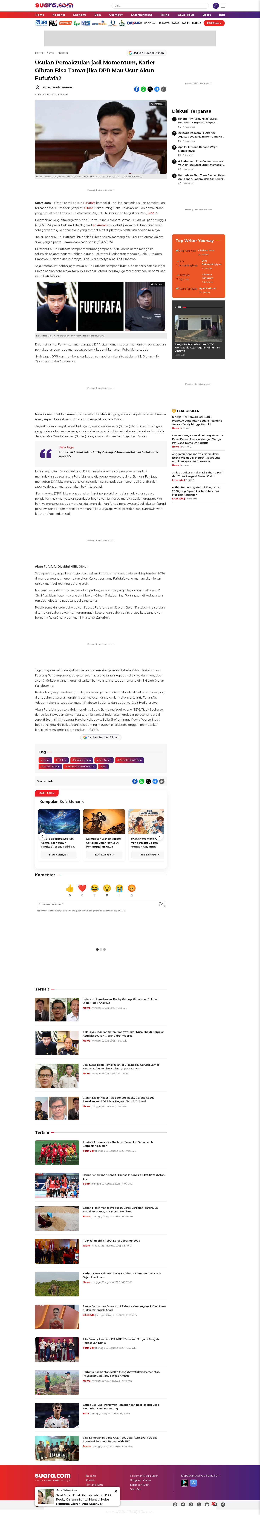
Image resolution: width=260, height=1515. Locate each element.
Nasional (59, 14)
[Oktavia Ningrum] (188, 278)
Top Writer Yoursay (195, 240)
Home (39, 14)
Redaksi (91, 1475)
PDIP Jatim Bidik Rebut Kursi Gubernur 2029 (111, 1240)
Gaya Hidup (186, 14)
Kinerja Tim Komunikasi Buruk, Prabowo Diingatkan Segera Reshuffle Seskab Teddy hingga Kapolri (197, 420)
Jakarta (164, 23)
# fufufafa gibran (81, 760)
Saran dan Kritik (139, 1484)
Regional (213, 23)
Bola (97, 14)
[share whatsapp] (143, 89)
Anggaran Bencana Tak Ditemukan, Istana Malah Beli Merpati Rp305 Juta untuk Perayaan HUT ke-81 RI (196, 457)
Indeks (224, 14)
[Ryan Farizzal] (186, 290)
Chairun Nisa (206, 250)
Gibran (89, 208)
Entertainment (141, 14)
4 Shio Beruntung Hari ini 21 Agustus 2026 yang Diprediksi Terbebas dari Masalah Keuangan (196, 491)
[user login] (216, 6)
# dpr (103, 766)
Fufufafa (89, 203)
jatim (185, 23)
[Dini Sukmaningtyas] (188, 264)
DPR (150, 213)
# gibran (45, 760)
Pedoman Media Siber (144, 1475)
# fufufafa (61, 760)
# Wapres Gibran (50, 766)
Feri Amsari (98, 225)
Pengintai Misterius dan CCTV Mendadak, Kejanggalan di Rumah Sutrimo (197, 347)
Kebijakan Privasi (140, 1480)
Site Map (135, 1489)
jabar (176, 23)
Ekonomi (79, 14)
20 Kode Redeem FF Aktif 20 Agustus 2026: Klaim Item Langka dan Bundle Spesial (200, 136)
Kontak (90, 1480)
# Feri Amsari (104, 760)
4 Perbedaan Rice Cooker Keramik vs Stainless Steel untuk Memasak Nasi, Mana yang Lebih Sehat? (200, 165)
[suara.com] (54, 6)
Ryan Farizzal (207, 288)
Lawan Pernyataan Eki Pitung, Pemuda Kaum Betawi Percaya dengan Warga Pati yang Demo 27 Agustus (197, 439)
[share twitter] (150, 89)
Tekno (164, 14)
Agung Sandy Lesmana (58, 87)
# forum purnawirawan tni (79, 766)
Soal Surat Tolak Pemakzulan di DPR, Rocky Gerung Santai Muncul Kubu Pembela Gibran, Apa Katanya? (84, 1499)
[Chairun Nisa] (186, 253)
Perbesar (158, 104)
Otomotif (116, 14)
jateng (196, 23)
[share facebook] (137, 89)
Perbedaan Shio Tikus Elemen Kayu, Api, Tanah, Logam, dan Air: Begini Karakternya (201, 179)
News (50, 52)
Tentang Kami (94, 1484)
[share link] (163, 89)
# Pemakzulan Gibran (129, 760)
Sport (207, 14)
